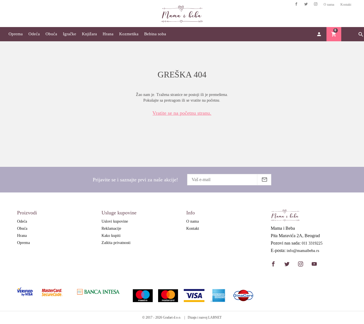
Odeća (34, 34)
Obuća (51, 34)
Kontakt (345, 5)
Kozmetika (128, 34)
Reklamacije (111, 228)
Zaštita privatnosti (116, 243)
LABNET (215, 317)
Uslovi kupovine (115, 221)
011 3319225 (312, 243)
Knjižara (89, 34)
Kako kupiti (111, 235)
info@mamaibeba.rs (303, 251)
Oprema (16, 34)
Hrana (108, 34)
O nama (329, 5)
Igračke (69, 34)
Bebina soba (155, 34)
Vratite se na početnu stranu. (181, 113)
